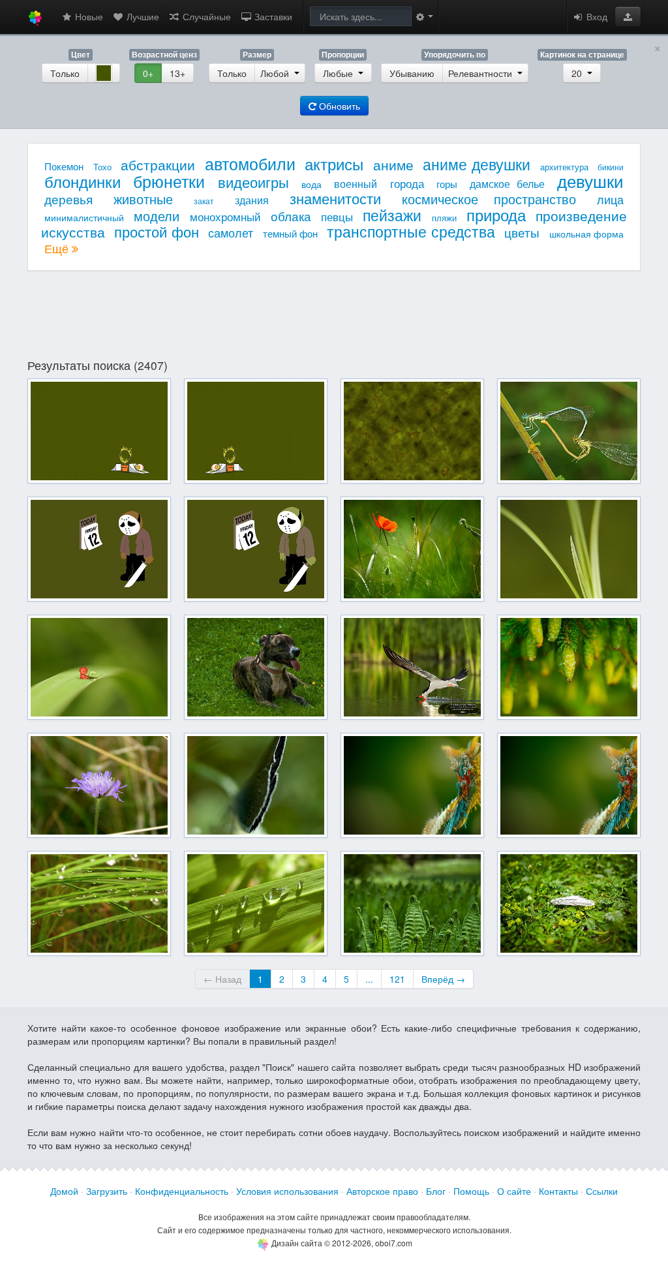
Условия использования (287, 1190)
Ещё (58, 247)
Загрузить (106, 1190)
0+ (148, 73)
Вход (595, 16)
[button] (628, 16)
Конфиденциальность (181, 1190)
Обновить (338, 105)
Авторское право (382, 1190)
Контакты (558, 1190)
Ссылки (602, 1190)
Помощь (471, 1190)
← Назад (222, 978)
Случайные (205, 16)
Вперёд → (443, 978)
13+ (177, 73)
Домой (64, 1190)
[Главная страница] (35, 16)
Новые (87, 16)
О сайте (514, 1190)
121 (397, 978)
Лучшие (141, 16)
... (369, 978)
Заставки (272, 16)
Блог (436, 1190)
